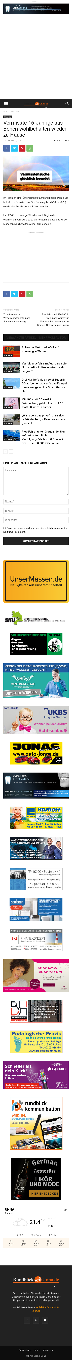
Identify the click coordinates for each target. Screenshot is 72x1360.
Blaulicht (15, 111)
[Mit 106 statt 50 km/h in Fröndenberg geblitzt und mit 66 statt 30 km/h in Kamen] (11, 403)
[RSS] (36, 1320)
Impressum (48, 1350)
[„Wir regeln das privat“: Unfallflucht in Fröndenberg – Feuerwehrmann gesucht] (11, 419)
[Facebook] (27, 1320)
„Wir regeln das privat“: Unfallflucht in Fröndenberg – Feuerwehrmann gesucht (44, 419)
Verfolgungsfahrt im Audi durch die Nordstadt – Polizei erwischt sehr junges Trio (44, 367)
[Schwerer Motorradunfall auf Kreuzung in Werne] (11, 351)
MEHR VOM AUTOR (52, 337)
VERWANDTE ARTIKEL (21, 337)
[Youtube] (45, 1320)
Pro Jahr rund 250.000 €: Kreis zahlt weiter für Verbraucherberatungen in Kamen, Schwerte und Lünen (53, 320)
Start (5, 111)
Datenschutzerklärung (29, 1350)
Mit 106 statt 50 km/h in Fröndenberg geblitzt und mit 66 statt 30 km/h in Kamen (42, 403)
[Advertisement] (36, 61)
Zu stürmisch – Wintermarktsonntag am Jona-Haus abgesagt (16, 318)
